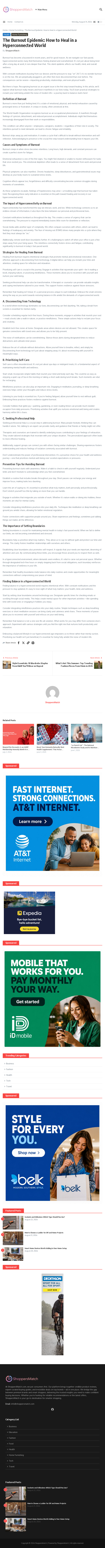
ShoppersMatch (12, 50)
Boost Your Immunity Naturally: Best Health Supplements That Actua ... (50, 748)
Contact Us (18, 22)
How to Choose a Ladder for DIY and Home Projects (44, 1233)
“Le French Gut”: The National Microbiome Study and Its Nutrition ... (85, 746)
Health (7, 34)
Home (10, 22)
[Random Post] (94, 22)
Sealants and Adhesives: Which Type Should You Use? (45, 1217)
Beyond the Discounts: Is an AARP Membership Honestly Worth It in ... (16, 748)
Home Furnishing (16, 30)
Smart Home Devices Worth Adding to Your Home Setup (46, 1248)
